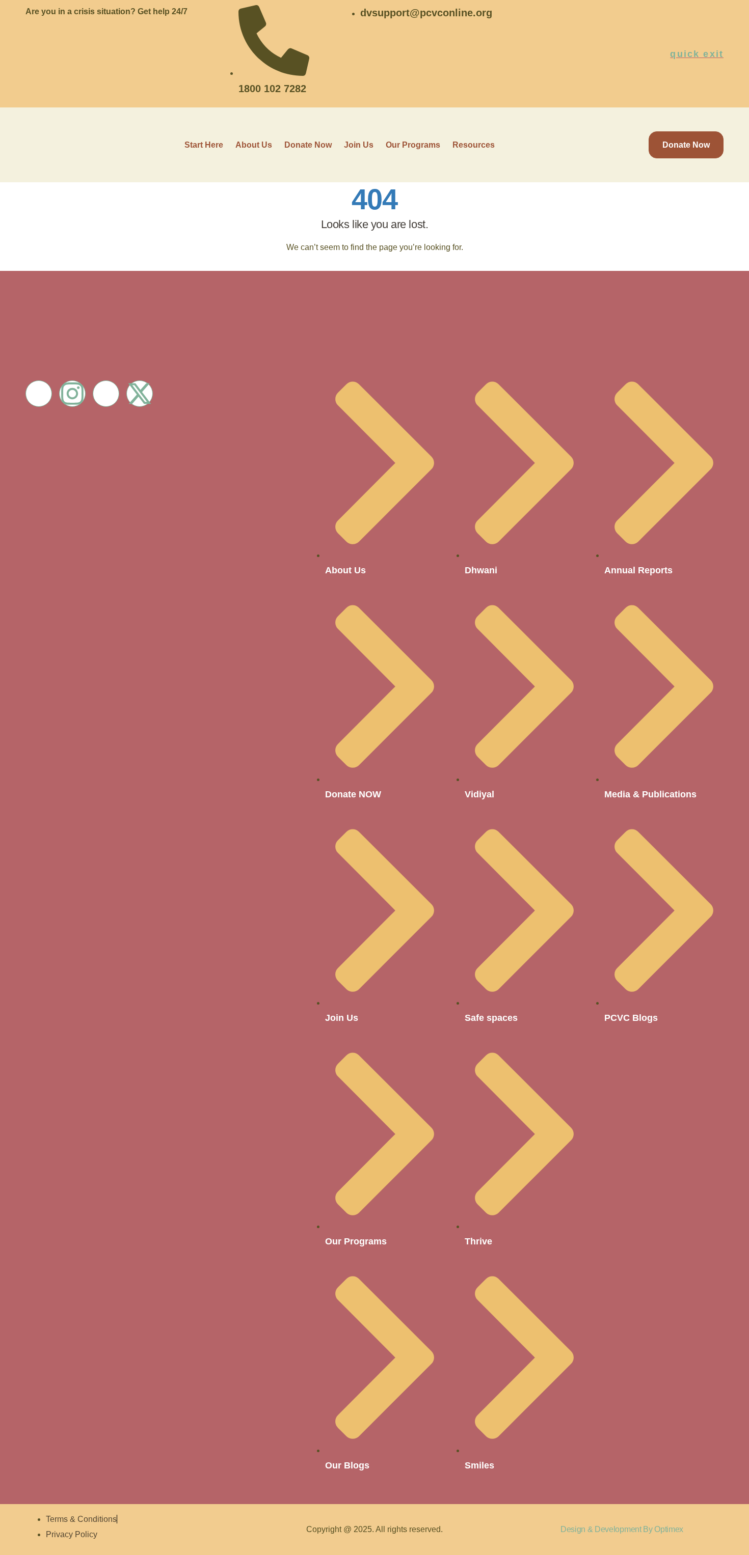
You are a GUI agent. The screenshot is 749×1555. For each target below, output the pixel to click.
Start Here (203, 145)
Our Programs (413, 145)
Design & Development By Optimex (621, 1529)
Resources (473, 145)
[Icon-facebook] (38, 393)
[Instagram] (72, 393)
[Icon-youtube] (106, 393)
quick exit (697, 54)
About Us (253, 145)
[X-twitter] (139, 393)
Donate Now (308, 145)
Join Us (358, 145)
